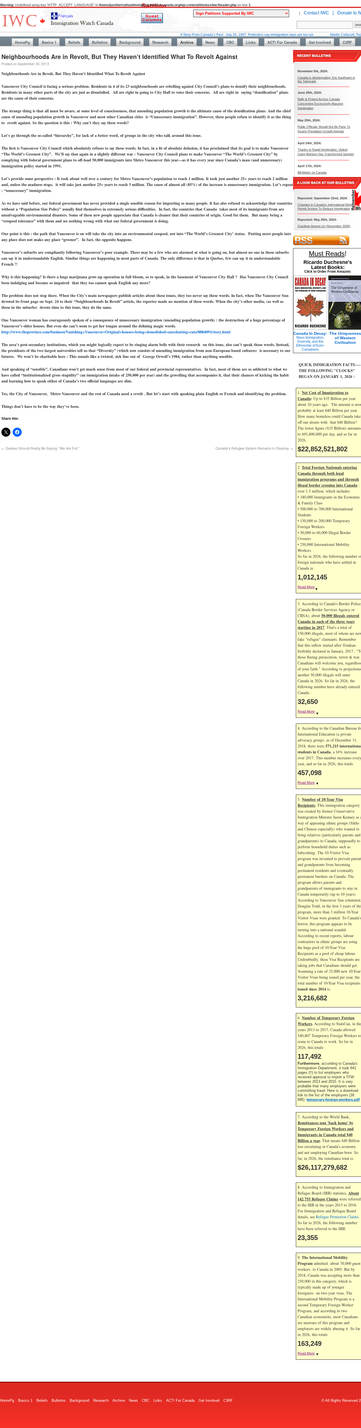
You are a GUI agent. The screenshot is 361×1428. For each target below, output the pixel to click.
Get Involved (320, 42)
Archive (186, 42)
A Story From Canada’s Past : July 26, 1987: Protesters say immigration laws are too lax (222, 35)
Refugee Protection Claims (337, 1216)
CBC (230, 42)
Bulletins (99, 42)
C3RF (347, 42)
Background (129, 42)
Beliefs (74, 42)
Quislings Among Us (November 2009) (324, 226)
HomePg (22, 42)
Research (160, 42)
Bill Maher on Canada (312, 172)
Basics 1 (49, 42)
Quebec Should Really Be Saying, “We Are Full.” (40, 448)
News (210, 42)
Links (251, 42)
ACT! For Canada (282, 42)
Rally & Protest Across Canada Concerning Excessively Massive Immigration (320, 103)
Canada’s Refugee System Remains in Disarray (254, 448)
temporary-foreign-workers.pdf (333, 1099)
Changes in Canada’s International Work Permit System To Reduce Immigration (325, 206)
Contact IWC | (319, 12)
